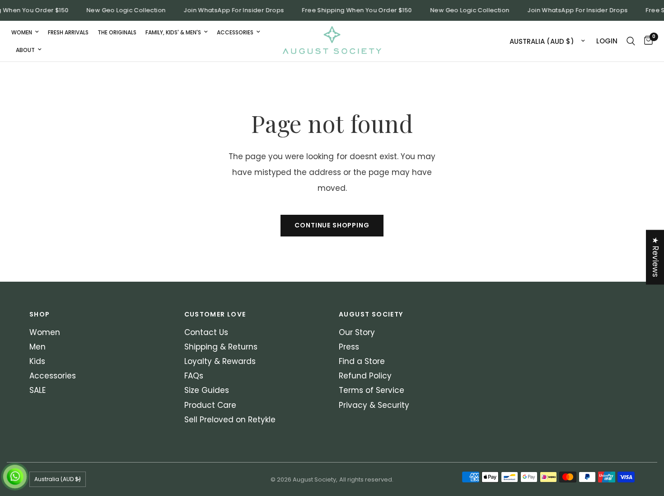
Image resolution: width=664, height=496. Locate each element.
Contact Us (206, 332)
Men (37, 346)
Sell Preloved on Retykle (230, 419)
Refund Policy (365, 375)
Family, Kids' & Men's (173, 32)
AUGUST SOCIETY (371, 314)
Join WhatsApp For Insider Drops (230, 10)
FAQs (193, 375)
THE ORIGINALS (117, 32)
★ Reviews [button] (655, 257)
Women (21, 32)
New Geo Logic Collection (122, 10)
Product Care (210, 405)
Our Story (357, 332)
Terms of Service (371, 390)
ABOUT (25, 50)
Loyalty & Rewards (220, 361)
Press (349, 346)
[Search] (631, 41)
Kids (37, 361)
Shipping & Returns (220, 346)
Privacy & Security (374, 405)
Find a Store (362, 361)
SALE (37, 390)
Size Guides (206, 390)
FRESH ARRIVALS (68, 32)
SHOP (39, 314)
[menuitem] (27, 32)
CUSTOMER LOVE (215, 314)
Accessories (235, 32)
